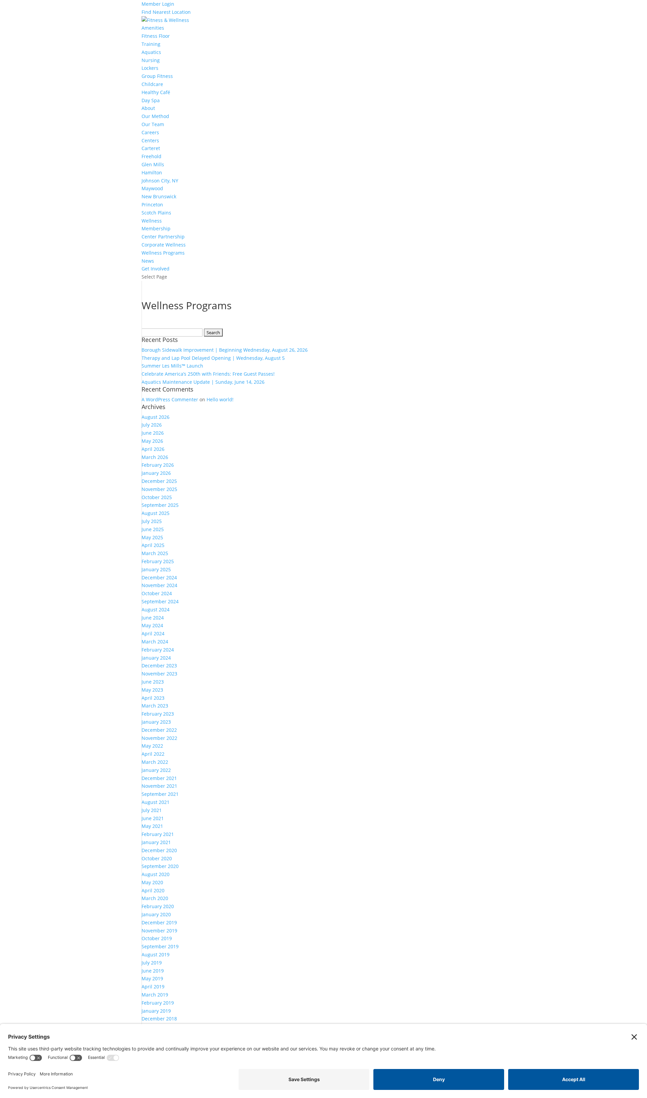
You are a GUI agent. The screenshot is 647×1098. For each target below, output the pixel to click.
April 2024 (153, 633)
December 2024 (159, 577)
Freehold (151, 156)
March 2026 (155, 457)
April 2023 (153, 698)
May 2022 (152, 746)
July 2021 (152, 810)
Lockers (150, 68)
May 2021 (152, 826)
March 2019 (155, 994)
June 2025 (153, 529)
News (148, 261)
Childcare (152, 84)
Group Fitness (157, 76)
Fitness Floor (156, 36)
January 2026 (156, 473)
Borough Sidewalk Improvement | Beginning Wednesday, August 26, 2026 (225, 350)
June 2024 (153, 617)
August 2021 (156, 802)
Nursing (151, 60)
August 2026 (156, 417)
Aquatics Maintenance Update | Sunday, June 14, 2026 (203, 382)
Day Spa (151, 100)
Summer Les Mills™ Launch (172, 366)
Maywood (152, 188)
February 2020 (158, 906)
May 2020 (152, 882)
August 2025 (156, 513)
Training (151, 44)
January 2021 (156, 842)
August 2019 (156, 954)
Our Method (155, 116)
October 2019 (157, 938)
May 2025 (152, 537)
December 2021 (159, 778)
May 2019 (152, 978)
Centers (150, 140)
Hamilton (152, 172)
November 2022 (159, 738)
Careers (150, 132)
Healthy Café (156, 92)
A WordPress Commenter (170, 399)
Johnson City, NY (160, 180)
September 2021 (160, 794)
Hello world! (220, 399)
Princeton (152, 204)
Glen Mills (153, 164)
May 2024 (152, 625)
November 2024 (159, 585)
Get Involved (156, 268)
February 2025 (158, 561)
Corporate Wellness (164, 244)
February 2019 (158, 1003)
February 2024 (158, 649)
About (148, 108)
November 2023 (159, 673)
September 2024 (160, 601)
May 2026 (152, 441)
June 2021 (153, 818)
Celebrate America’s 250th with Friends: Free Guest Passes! (208, 374)
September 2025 (160, 505)
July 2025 (152, 521)
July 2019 (152, 962)
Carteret (151, 148)
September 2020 (160, 866)
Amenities (153, 28)
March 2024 (155, 641)
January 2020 (156, 914)
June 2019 (153, 970)
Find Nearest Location (166, 12)
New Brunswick (159, 196)
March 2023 (155, 705)
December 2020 (159, 850)
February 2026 (158, 465)
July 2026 (152, 425)
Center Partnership (163, 236)
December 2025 (159, 481)
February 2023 (158, 714)
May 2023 (152, 690)
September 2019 (160, 946)
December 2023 (159, 665)
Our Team (153, 124)
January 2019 (156, 1011)
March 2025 (155, 553)
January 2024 (156, 658)
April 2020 (153, 890)
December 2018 (159, 1018)
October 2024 (157, 593)
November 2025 (159, 489)
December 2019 (159, 922)
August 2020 (156, 874)
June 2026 (153, 433)
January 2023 (156, 722)
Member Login (158, 4)
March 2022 (155, 762)
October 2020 (157, 858)
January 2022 (156, 770)
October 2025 (157, 497)
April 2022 (153, 754)
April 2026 (153, 449)
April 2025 (153, 545)
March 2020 (155, 898)
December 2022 (159, 730)
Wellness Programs (163, 253)
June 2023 (153, 681)
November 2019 (159, 930)
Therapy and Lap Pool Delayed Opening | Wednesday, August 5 (213, 358)
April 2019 (153, 986)
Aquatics (151, 52)
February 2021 (158, 834)
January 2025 (156, 569)
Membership (156, 228)
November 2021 (159, 786)
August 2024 (156, 609)
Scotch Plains (156, 212)
